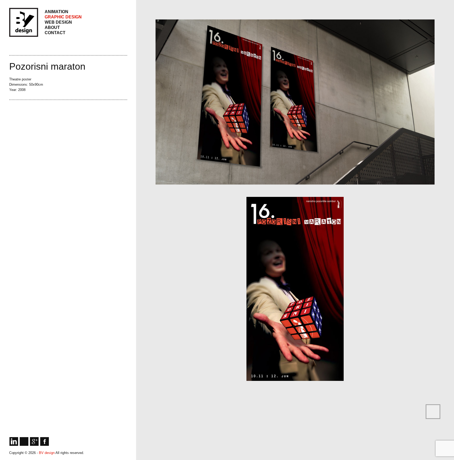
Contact (55, 32)
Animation (56, 11)
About (52, 27)
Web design (58, 22)
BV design (47, 453)
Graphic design (63, 17)
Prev (15, 114)
